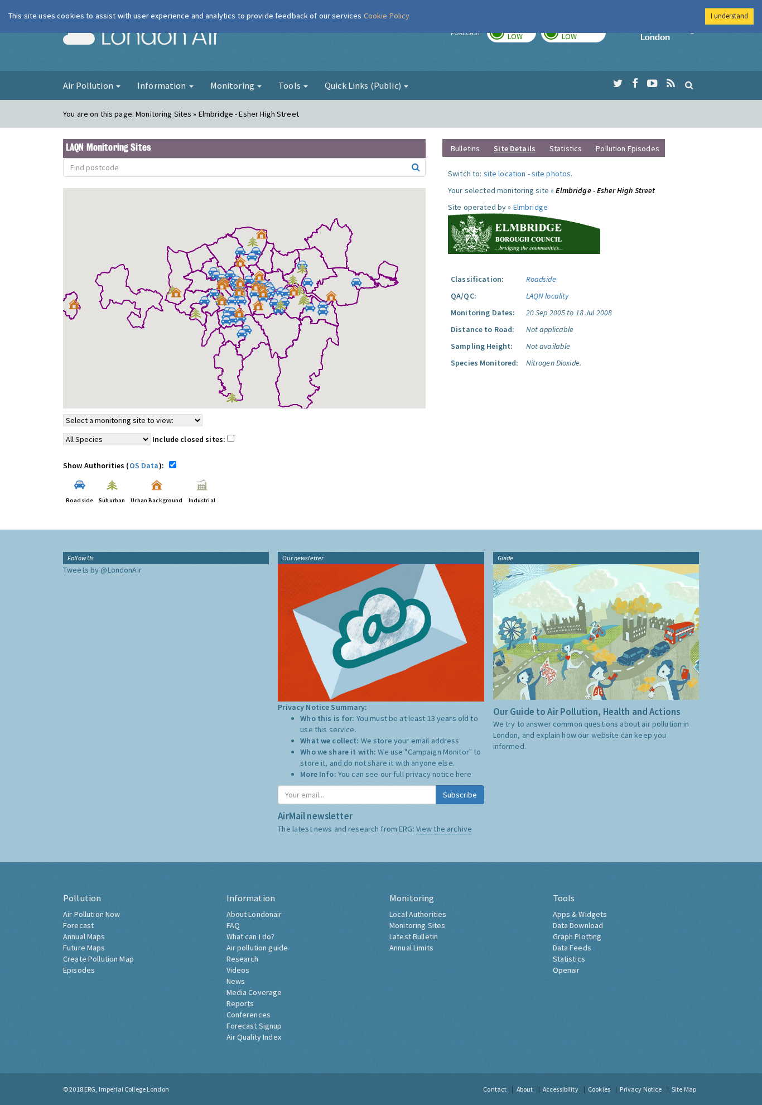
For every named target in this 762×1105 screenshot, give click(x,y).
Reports (240, 1003)
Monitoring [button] (233, 85)
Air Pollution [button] (89, 85)
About (525, 1089)
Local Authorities (417, 914)
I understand (729, 16)
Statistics (565, 148)
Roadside (541, 279)
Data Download (578, 925)
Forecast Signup (254, 1026)
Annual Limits (411, 948)
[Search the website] (689, 85)
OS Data (144, 465)
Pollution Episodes (627, 148)
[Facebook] (635, 83)
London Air (141, 37)
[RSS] (670, 83)
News (235, 981)
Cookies (599, 1089)
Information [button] (162, 85)
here (464, 774)
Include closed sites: (189, 439)
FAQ (233, 925)
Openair (566, 970)
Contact (495, 1089)
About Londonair (254, 914)
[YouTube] (652, 83)
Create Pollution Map (98, 959)
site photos (551, 174)
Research (242, 959)
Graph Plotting (577, 936)
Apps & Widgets (580, 914)
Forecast (78, 925)
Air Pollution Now (91, 914)
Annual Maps (84, 936)
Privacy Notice (641, 1089)
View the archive (444, 829)
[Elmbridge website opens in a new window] (524, 232)
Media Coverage (254, 992)
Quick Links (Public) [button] (364, 85)
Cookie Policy (387, 16)
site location (505, 174)
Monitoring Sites (417, 925)
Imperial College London (670, 37)
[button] (264, 236)
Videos (238, 970)
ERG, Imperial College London (126, 1089)
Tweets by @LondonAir (102, 570)
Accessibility (560, 1089)
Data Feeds (572, 948)
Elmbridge (530, 207)
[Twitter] (618, 83)
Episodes (79, 970)
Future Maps (84, 948)
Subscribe (460, 795)
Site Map (684, 1089)
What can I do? (250, 936)
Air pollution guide (257, 948)
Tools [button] (290, 85)
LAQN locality (547, 296)
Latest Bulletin (413, 936)
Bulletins (465, 148)
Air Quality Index (253, 1037)
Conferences (248, 1015)
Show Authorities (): (115, 465)
